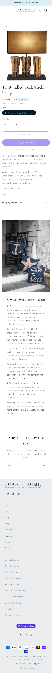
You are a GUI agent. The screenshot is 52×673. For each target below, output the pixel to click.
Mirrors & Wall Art (13, 578)
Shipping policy (35, 664)
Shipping (5, 103)
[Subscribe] (44, 465)
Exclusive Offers (12, 615)
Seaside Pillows (12, 566)
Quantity (5, 119)
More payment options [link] (26, 149)
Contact (8, 529)
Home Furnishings (13, 584)
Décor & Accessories (14, 596)
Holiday (8, 609)
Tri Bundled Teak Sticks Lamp (20, 113)
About (7, 511)
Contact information (27, 668)
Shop (7, 517)
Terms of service (20, 664)
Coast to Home (20, 656)
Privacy (8, 548)
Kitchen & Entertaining (15, 590)
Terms (7, 542)
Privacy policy (36, 660)
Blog (7, 523)
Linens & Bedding (13, 603)
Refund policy (23, 660)
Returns (8, 536)
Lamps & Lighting (13, 560)
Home (7, 505)
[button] (6, 10)
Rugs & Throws (12, 572)
